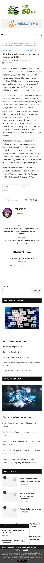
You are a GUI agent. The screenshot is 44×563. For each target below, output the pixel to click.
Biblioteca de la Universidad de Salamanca (27, 496)
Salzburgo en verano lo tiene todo (15, 357)
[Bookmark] (41, 35)
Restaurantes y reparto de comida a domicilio (30, 538)
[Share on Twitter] (31, 200)
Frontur (7, 186)
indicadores (25, 186)
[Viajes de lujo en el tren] (9, 513)
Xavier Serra (7, 423)
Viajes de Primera (9, 441)
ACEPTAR (22, 561)
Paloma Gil (15, 60)
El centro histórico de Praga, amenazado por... (13, 542)
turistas (7, 190)
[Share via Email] (36, 200)
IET (15, 186)
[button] (4, 261)
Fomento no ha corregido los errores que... (13, 531)
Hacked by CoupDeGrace (22, 258)
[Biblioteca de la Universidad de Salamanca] (9, 497)
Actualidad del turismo (20, 43)
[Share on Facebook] (28, 200)
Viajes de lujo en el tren (30, 509)
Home (4, 43)
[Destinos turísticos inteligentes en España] (9, 482)
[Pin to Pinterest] (33, 200)
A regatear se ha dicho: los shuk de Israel (18, 370)
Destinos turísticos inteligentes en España (30, 479)
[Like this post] (26, 200)
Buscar (5, 286)
